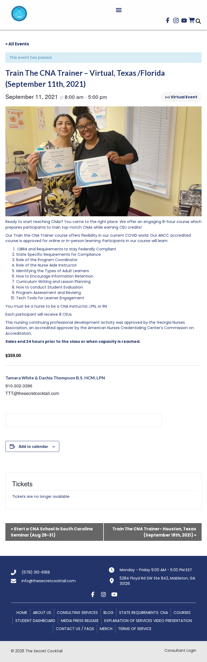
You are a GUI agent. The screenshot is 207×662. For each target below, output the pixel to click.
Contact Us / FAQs (75, 628)
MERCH (106, 628)
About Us (42, 612)
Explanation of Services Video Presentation (148, 620)
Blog (108, 612)
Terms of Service (134, 628)
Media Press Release (80, 620)
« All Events (17, 44)
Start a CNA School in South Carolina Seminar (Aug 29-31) (52, 532)
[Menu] (118, 10)
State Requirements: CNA (143, 612)
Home (21, 612)
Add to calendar (33, 446)
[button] (168, 20)
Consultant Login (180, 650)
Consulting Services (77, 612)
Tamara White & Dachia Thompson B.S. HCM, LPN (55, 377)
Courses (182, 612)
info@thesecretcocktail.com (49, 581)
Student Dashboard (35, 620)
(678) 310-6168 (36, 572)
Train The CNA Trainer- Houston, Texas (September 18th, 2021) (154, 532)
